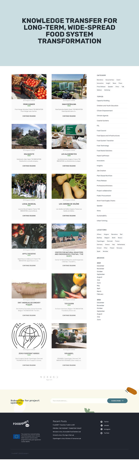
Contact (105, 4)
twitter (118, 454)
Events (95, 4)
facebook (122, 454)
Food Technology (103, 146)
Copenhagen (101, 241)
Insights (100, 166)
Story (117, 86)
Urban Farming (102, 221)
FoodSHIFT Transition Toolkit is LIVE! (64, 425)
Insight (108, 83)
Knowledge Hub (84, 4)
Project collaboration (104, 191)
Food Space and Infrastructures (108, 136)
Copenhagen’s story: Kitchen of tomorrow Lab (67, 438)
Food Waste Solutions (104, 151)
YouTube (106, 433)
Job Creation (101, 171)
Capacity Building (103, 101)
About (41, 4)
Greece (107, 244)
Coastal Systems (103, 121)
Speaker (110, 86)
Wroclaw (105, 251)
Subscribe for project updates (25, 401)
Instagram (107, 429)
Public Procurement (104, 196)
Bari (121, 234)
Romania (119, 248)
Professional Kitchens (104, 186)
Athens (99, 234)
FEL (98, 126)
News (114, 83)
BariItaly (99, 238)
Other (105, 248)
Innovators (100, 83)
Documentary (110, 80)
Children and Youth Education (107, 106)
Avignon (106, 234)
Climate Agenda (102, 116)
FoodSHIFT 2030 (26, 423)
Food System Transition (105, 141)
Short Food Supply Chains (106, 201)
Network (51, 4)
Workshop (107, 90)
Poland (112, 248)
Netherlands (121, 244)
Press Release (101, 86)
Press (120, 83)
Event (118, 80)
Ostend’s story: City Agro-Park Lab (63, 435)
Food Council (101, 131)
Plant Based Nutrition (104, 176)
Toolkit (61, 4)
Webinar (99, 90)
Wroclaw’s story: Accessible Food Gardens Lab (67, 432)
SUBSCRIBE (116, 401)
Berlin (113, 238)
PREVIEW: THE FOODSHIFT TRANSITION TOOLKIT (67, 428)
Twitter (106, 422)
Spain (98, 251)
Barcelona (100, 80)
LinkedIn (106, 425)
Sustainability (102, 216)
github (125, 454)
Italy (113, 244)
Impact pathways (103, 156)
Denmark (110, 241)
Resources (71, 4)
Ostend (99, 248)
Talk (123, 86)
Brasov (120, 238)
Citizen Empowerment (105, 111)
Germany (100, 244)
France (117, 241)
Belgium (107, 238)
